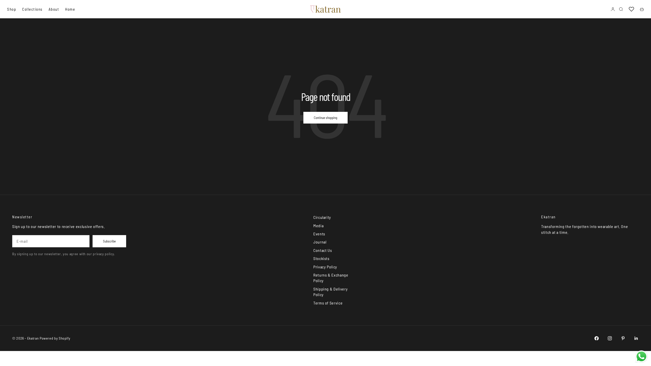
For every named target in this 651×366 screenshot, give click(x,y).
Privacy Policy (325, 266)
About (54, 9)
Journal (319, 241)
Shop (11, 9)
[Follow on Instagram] (609, 338)
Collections (32, 9)
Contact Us (322, 250)
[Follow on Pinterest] (623, 338)
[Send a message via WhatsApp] (641, 356)
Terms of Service (328, 302)
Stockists (321, 258)
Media (318, 225)
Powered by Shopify (55, 338)
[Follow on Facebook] (596, 338)
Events (319, 233)
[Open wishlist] (631, 9)
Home (70, 9)
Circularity (322, 217)
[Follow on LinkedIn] (636, 338)
